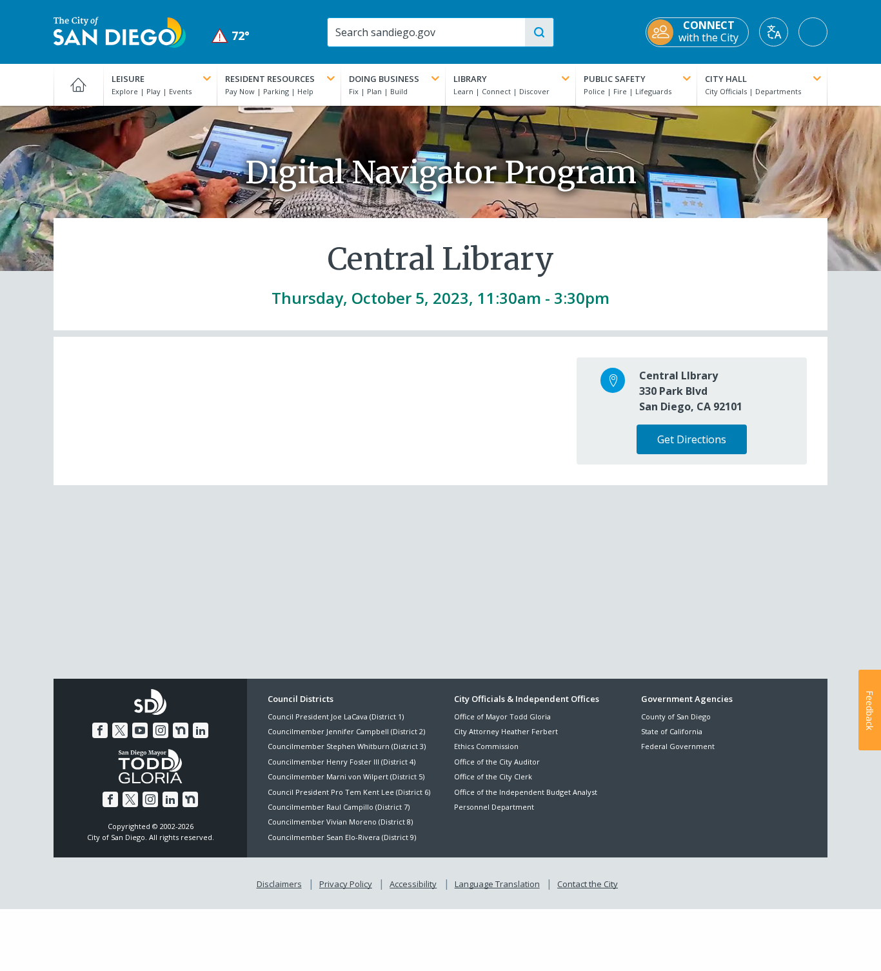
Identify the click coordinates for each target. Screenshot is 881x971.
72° (231, 36)
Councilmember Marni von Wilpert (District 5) (346, 776)
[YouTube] (140, 730)
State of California (671, 731)
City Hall (726, 79)
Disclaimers (279, 884)
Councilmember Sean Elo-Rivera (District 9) (342, 837)
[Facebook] (100, 730)
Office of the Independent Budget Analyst (525, 792)
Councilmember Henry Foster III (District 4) (341, 761)
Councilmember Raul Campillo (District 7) (339, 807)
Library (470, 79)
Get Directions (691, 439)
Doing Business (384, 79)
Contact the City (587, 884)
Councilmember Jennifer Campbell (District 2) (346, 731)
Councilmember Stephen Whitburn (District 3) (347, 746)
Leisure (128, 79)
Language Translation (497, 884)
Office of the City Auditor (497, 761)
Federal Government (678, 746)
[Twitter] (120, 730)
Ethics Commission (486, 746)
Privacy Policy (345, 884)
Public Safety (615, 79)
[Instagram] (160, 730)
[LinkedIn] (200, 730)
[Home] (78, 84)
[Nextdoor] (180, 730)
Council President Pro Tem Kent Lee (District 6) (349, 792)
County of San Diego (676, 716)
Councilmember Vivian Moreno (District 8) (340, 821)
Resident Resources (270, 79)
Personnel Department (494, 807)
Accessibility (413, 884)
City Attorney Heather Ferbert (506, 731)
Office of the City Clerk (493, 776)
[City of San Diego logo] (120, 31)
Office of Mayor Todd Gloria (502, 716)
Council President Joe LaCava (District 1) (336, 716)
